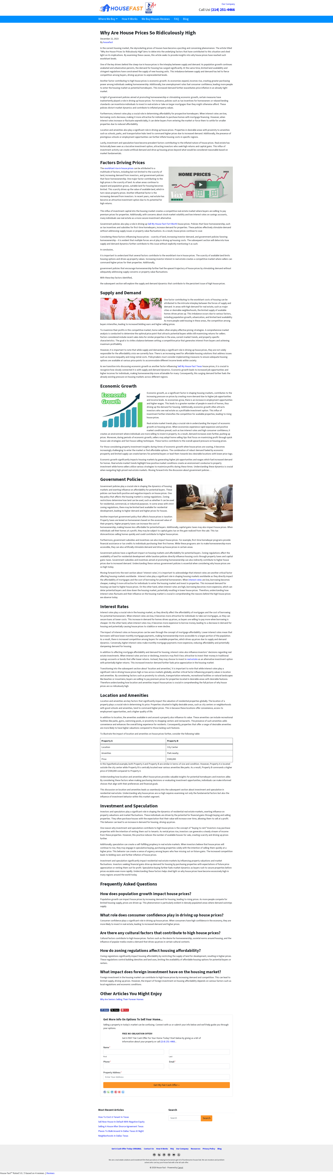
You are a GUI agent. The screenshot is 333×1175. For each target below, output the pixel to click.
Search (206, 1118)
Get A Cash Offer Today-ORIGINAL (127, 1148)
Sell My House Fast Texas (190, 366)
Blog (185, 19)
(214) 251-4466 (223, 9)
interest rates (195, 579)
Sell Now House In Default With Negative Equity (121, 1121)
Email (172, 1061)
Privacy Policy (209, 1148)
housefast (108, 42)
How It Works (129, 19)
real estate (192, 659)
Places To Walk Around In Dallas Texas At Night (121, 1131)
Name (106, 1047)
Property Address (112, 1072)
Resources (195, 1148)
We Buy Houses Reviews (156, 19)
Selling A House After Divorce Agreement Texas (120, 1126)
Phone (107, 1061)
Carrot (180, 1167)
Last (170, 1056)
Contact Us (149, 1148)
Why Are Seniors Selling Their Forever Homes (121, 999)
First (105, 1056)
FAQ (176, 19)
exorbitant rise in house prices (118, 168)
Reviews (50, 1173)
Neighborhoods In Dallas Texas (113, 1135)
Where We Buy (106, 19)
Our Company (228, 4)
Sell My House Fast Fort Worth (163, 224)
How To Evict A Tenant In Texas (113, 1117)
